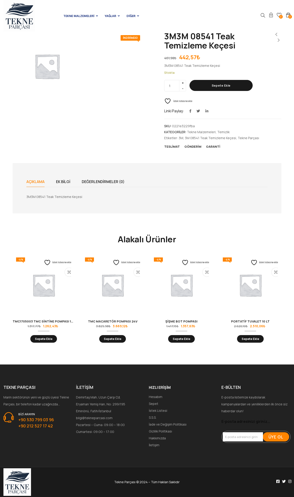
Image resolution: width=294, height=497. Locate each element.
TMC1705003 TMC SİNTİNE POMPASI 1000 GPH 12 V (52, 321)
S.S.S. (152, 417)
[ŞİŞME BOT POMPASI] (181, 285)
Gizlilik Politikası (160, 431)
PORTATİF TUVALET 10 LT (250, 321)
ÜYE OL (276, 437)
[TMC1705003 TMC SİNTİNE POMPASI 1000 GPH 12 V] (44, 285)
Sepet (153, 403)
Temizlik (223, 132)
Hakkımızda (157, 438)
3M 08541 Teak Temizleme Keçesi (210, 138)
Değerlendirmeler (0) (103, 181)
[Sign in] (271, 16)
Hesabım (155, 397)
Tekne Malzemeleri (201, 132)
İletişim (154, 445)
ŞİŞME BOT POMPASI (181, 321)
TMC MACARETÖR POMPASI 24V (112, 321)
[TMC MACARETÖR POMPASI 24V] (113, 285)
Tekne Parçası (248, 138)
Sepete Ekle (221, 85)
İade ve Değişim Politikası (168, 424)
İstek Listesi (158, 410)
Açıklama (35, 181)
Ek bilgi (63, 181)
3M (181, 138)
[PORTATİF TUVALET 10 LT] (250, 285)
